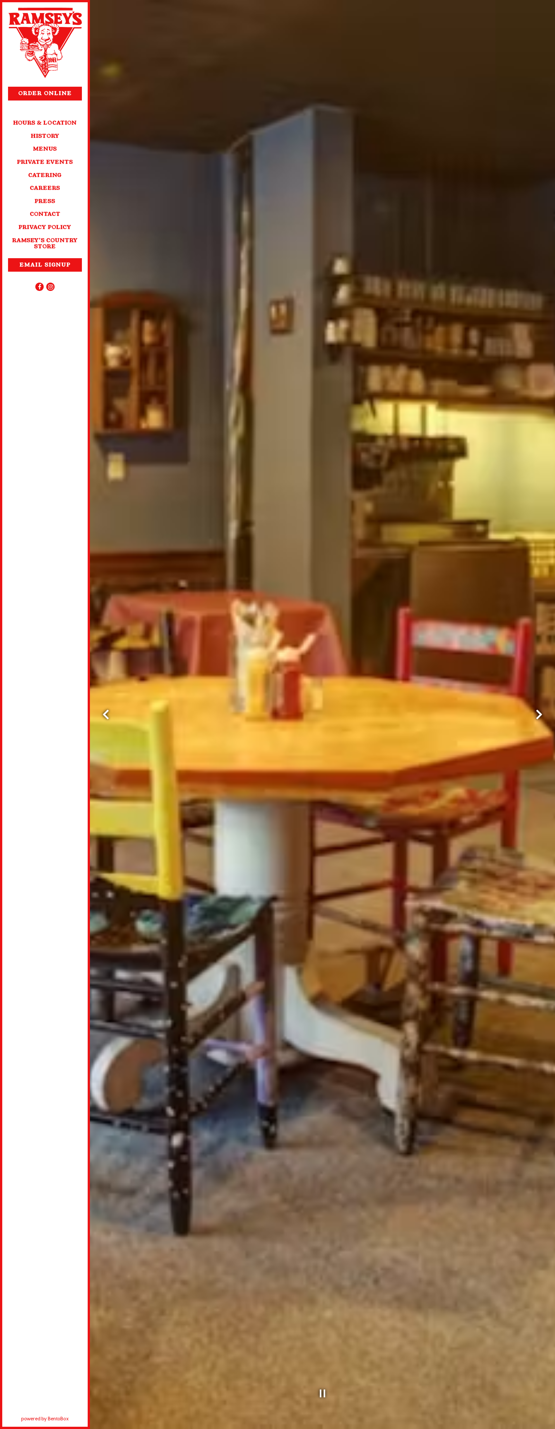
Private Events (45, 162)
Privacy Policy (45, 227)
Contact (45, 214)
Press (45, 201)
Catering (45, 175)
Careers (45, 188)
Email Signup (45, 264)
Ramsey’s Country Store (45, 243)
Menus (45, 149)
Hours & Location (45, 123)
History (45, 136)
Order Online (50, 93)
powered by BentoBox (54, 1418)
